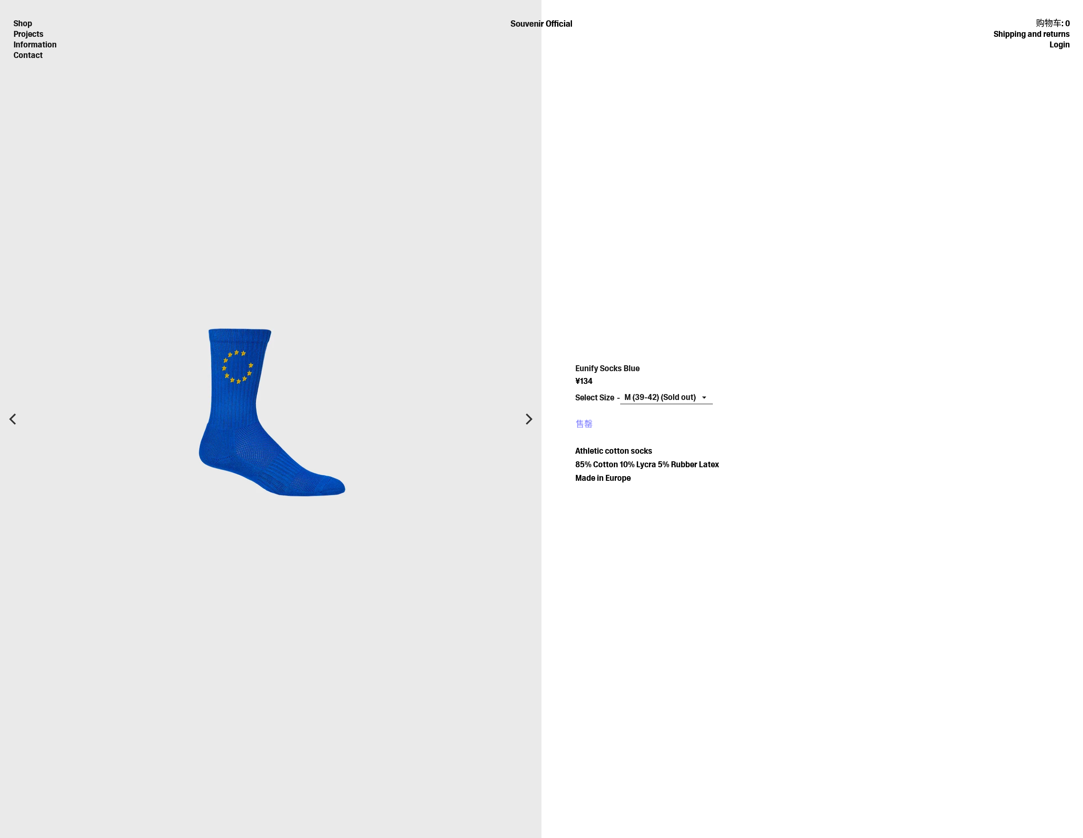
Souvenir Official (541, 23)
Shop (23, 23)
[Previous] (13, 419)
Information (35, 44)
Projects (29, 34)
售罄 (584, 424)
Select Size (594, 397)
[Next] (528, 419)
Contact (28, 55)
